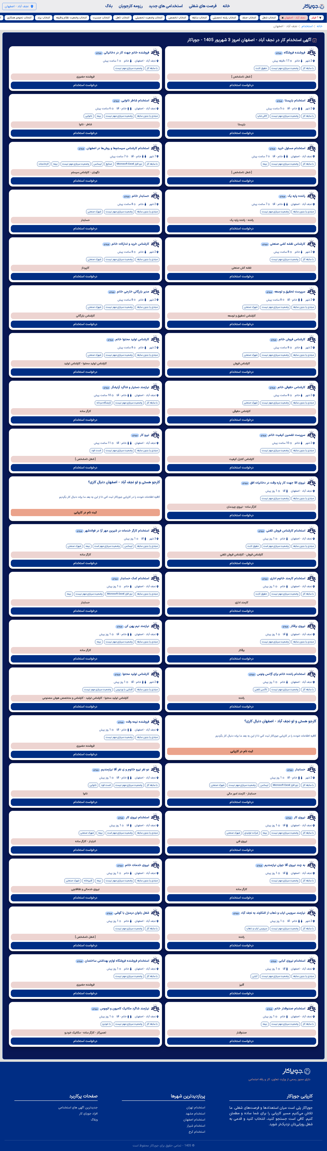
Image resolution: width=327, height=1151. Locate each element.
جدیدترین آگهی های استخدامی (78, 1107)
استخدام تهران (195, 1107)
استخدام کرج (197, 1132)
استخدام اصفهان (194, 1119)
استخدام (307, 26)
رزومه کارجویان (131, 6)
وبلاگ (94, 1119)
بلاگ (109, 6)
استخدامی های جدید (166, 6)
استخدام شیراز (196, 1126)
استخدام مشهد (195, 1113)
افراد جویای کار (88, 1113)
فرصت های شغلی (203, 6)
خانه (226, 6)
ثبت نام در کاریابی (85, 512)
